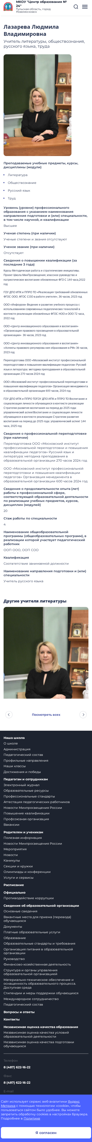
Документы (13, 927)
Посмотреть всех (46, 715)
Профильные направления (26, 761)
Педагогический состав (23, 755)
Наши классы (15, 766)
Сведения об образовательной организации (41, 906)
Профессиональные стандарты (29, 796)
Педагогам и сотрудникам (26, 779)
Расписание (14, 885)
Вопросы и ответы (19, 1012)
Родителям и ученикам (23, 832)
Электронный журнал (22, 785)
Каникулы (12, 860)
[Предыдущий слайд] (9, 714)
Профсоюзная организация (26, 819)
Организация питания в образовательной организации (38, 951)
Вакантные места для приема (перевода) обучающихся (37, 919)
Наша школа (14, 738)
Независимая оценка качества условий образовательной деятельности (36, 1034)
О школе (11, 743)
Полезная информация (23, 838)
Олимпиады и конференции (27, 872)
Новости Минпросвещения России (33, 808)
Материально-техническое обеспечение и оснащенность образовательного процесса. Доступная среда (40, 984)
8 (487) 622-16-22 (17, 1067)
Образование (15, 938)
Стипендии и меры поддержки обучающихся (41, 993)
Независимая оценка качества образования (41, 1027)
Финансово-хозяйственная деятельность (37, 964)
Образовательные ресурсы (26, 791)
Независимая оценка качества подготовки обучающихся (39, 1044)
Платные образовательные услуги (32, 932)
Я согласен (46, 1133)
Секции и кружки (18, 866)
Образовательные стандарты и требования (39, 943)
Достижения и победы (22, 772)
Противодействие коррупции (29, 898)
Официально (14, 893)
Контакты (12, 1019)
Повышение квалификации (27, 813)
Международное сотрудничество (31, 999)
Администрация (17, 749)
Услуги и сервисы (18, 878)
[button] (76, 6)
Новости (11, 855)
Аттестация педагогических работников (37, 802)
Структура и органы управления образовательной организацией (30, 972)
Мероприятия (15, 849)
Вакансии (11, 825)
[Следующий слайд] (83, 714)
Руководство (14, 959)
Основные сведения (20, 911)
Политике (32, 1118)
